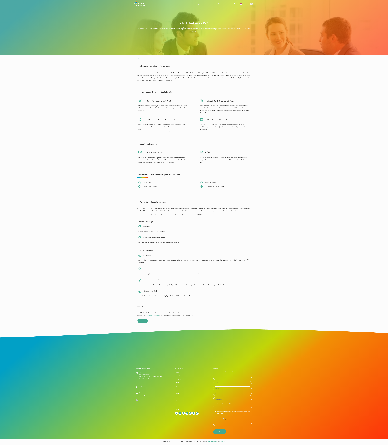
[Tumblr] (193, 413)
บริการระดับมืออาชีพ (194, 22)
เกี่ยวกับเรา (184, 4)
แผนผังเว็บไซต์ (222, 442)
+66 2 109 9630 (142, 389)
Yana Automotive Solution (153, 315)
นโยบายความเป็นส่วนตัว (213, 442)
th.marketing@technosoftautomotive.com (148, 395)
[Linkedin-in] (176, 413)
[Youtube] (180, 413)
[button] (142, 321)
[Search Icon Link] (252, 4)
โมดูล (198, 4)
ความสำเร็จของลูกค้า (209, 4)
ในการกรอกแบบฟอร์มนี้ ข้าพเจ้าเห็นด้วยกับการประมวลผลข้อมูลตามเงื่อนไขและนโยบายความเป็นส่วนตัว (233, 413)
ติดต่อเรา (226, 4)
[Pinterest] (190, 413)
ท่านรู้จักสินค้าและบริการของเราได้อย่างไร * (223, 404)
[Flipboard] (187, 413)
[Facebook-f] (183, 413)
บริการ (192, 4)
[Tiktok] (197, 413)
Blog (219, 4)
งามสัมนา (234, 4)
